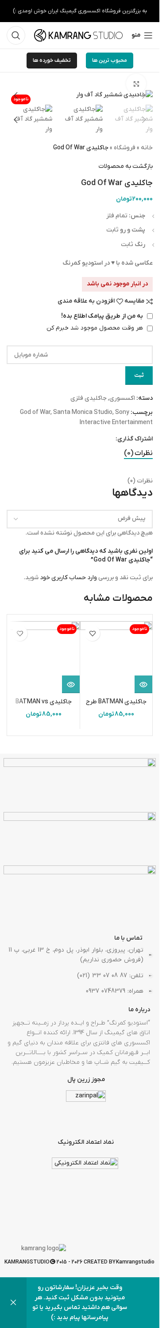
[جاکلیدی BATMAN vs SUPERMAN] (44, 657)
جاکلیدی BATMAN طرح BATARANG (116, 706)
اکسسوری (122, 398)
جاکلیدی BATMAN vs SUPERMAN (43, 706)
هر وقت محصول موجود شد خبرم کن (95, 328)
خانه (147, 148)
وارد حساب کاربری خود (68, 577)
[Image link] (80, 785)
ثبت (139, 375)
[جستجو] (16, 35)
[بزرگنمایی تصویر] (136, 84)
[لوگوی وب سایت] (78, 35)
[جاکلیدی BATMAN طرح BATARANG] (116, 657)
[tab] (138, 453)
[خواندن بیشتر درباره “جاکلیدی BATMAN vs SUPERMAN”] (71, 684)
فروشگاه (124, 148)
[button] (144, 95)
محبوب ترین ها (109, 60)
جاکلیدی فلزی (88, 398)
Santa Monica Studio (82, 412)
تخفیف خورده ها (52, 60)
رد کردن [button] (13, 1303)
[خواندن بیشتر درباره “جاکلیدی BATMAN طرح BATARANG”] (143, 684)
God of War (35, 412)
